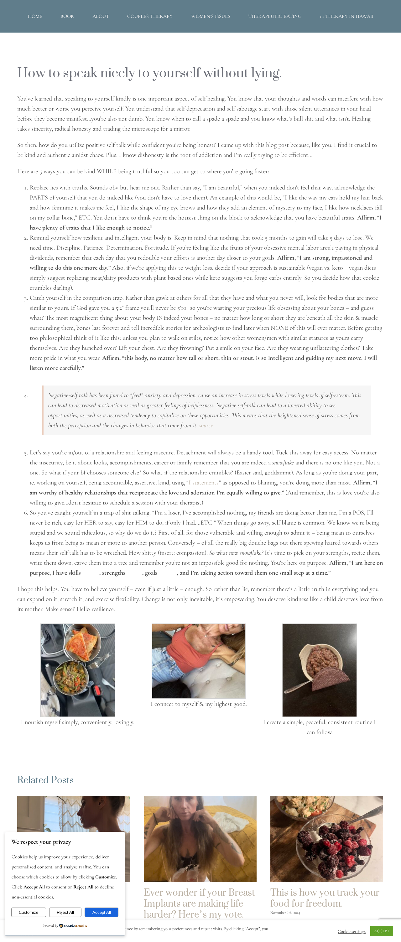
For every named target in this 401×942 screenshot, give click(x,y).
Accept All (101, 912)
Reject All (65, 912)
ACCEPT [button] (381, 931)
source (206, 425)
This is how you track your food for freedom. (324, 897)
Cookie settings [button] (352, 931)
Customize (28, 912)
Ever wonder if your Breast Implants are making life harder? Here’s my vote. (199, 903)
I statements (204, 482)
